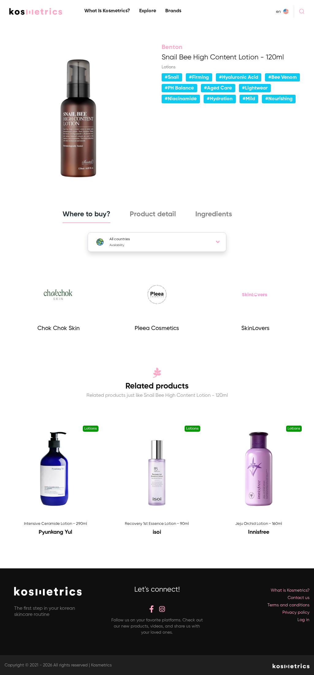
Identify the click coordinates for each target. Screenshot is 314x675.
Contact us (298, 598)
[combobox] (301, 11)
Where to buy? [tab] (86, 214)
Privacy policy (295, 612)
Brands (173, 11)
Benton (172, 47)
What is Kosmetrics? (107, 11)
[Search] (301, 11)
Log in (303, 620)
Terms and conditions (288, 605)
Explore (147, 11)
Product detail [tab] (153, 214)
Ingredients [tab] (213, 214)
